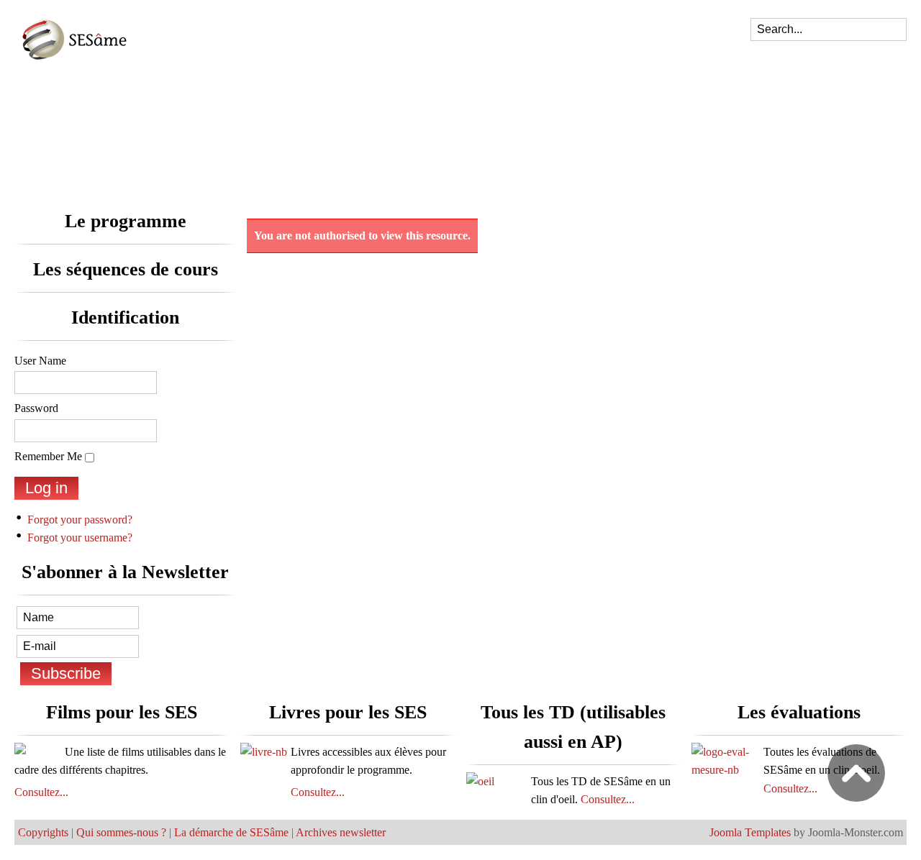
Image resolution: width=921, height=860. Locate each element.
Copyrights (43, 832)
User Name (40, 360)
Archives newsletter (341, 832)
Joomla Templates (750, 832)
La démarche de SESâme (231, 832)
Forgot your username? (79, 537)
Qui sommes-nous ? (121, 832)
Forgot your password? (79, 519)
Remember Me (48, 456)
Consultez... (41, 792)
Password (36, 408)
